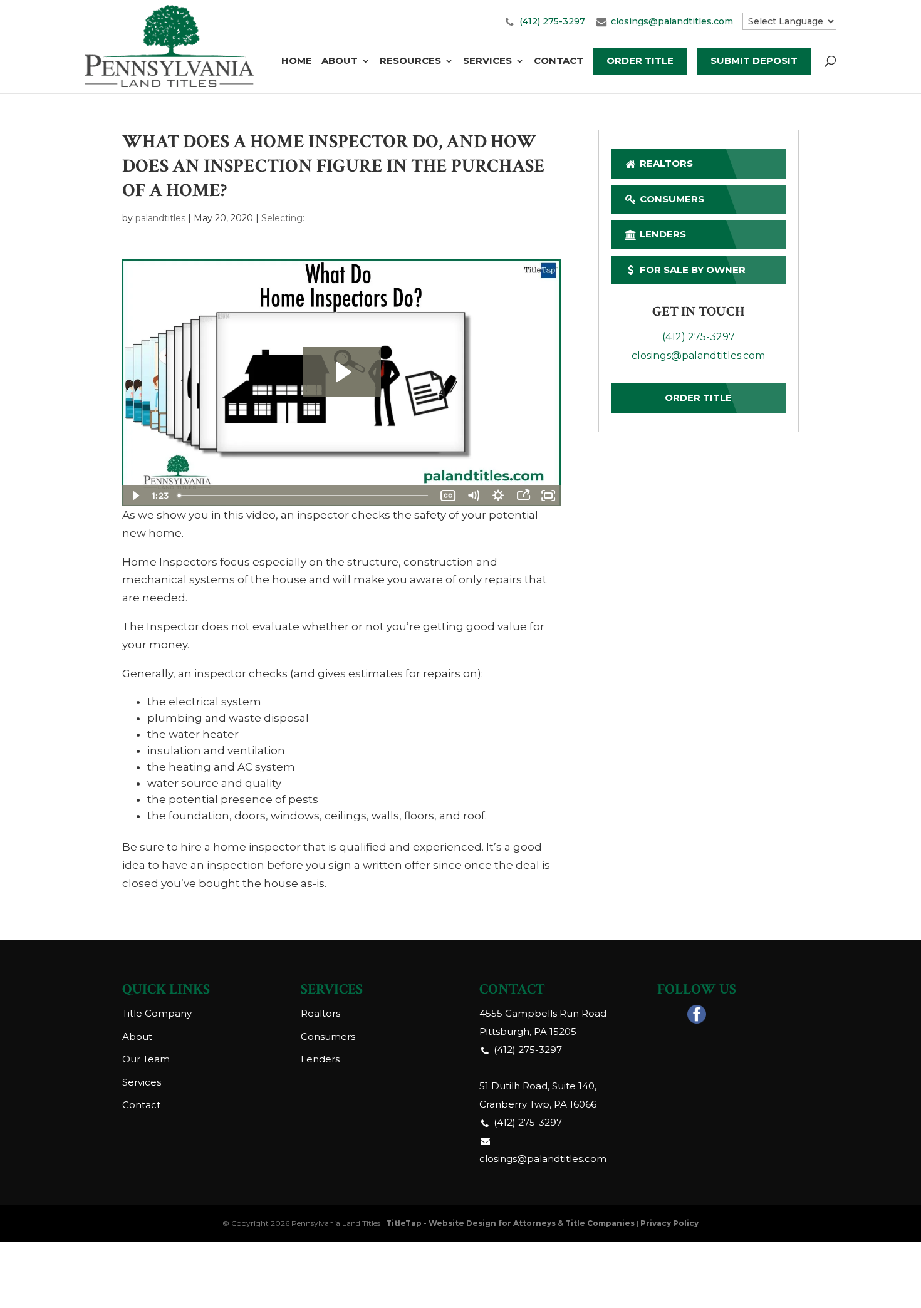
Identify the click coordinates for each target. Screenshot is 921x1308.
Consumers (670, 199)
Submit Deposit (754, 60)
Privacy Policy (669, 1223)
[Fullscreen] (548, 495)
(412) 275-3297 (552, 21)
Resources (410, 61)
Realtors (665, 163)
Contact (558, 61)
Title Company (157, 1013)
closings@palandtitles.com (672, 21)
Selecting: (282, 218)
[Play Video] (134, 495)
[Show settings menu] (498, 495)
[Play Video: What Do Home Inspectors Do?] (342, 372)
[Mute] (473, 495)
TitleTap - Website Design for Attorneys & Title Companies (510, 1223)
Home (296, 61)
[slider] (304, 495)
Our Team (146, 1059)
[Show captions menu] (447, 495)
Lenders (661, 234)
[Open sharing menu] (523, 495)
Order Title (640, 60)
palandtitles (160, 218)
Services (487, 61)
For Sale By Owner (691, 270)
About (339, 61)
